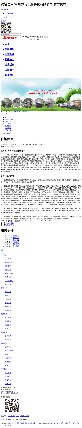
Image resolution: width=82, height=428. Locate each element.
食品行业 (8, 126)
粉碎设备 (8, 306)
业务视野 (8, 339)
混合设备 (8, 303)
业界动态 (8, 336)
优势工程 (8, 292)
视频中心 (8, 328)
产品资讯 (8, 325)
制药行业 (8, 117)
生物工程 (8, 121)
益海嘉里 (16, 236)
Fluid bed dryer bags (14, 416)
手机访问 (4, 21)
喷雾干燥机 (25, 416)
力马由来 (8, 277)
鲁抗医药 (16, 244)
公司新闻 (8, 317)
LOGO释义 (9, 281)
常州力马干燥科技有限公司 (26, 423)
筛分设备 (8, 310)
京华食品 (10, 223)
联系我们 (9, 75)
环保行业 (25, 111)
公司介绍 (8, 259)
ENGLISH (4, 9)
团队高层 (8, 266)
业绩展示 (9, 69)
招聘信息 (8, 384)
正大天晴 (16, 246)
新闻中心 (9, 59)
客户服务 (8, 373)
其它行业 (8, 130)
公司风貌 (8, 284)
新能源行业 (9, 119)
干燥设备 (8, 295)
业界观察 (9, 64)
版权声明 (4, 419)
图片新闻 (8, 321)
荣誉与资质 (9, 273)
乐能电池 (10, 225)
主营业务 (9, 54)
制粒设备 (8, 299)
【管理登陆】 (7, 425)
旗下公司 (4, 17)
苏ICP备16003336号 (56, 423)
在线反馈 (8, 380)
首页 (7, 44)
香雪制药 (16, 238)
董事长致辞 (9, 262)
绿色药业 (16, 240)
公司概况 (9, 49)
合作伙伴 (17, 111)
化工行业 (8, 124)
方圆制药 (16, 242)
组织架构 (8, 270)
